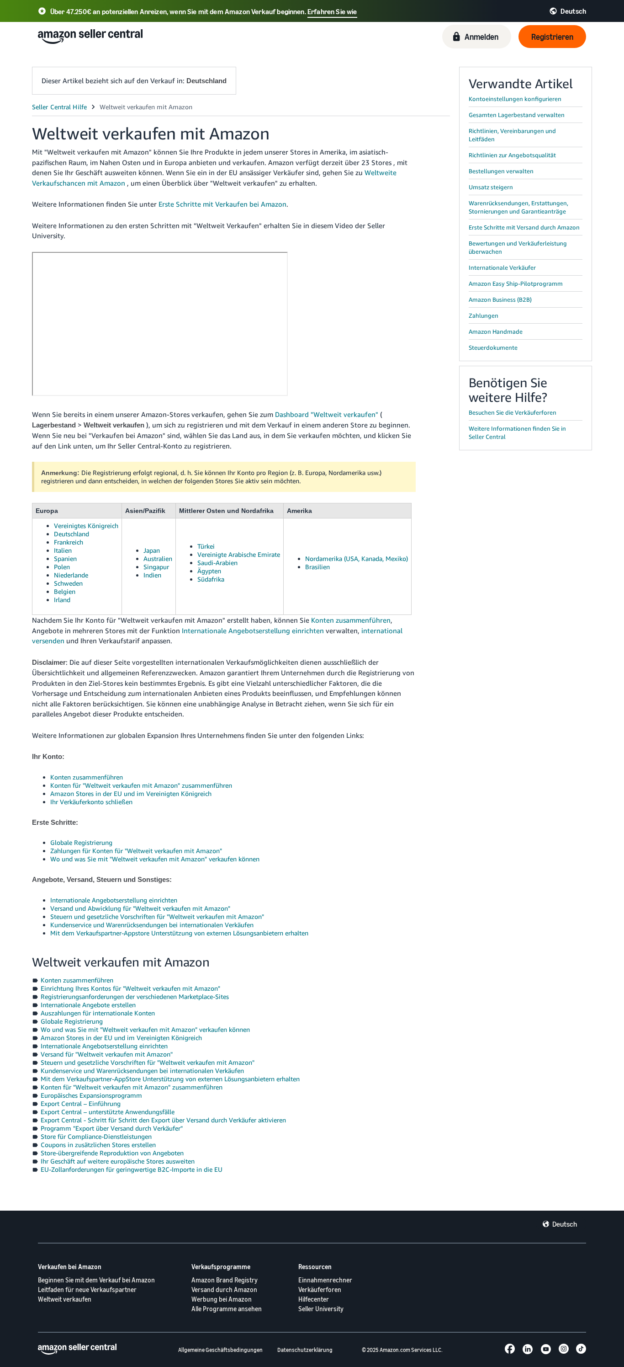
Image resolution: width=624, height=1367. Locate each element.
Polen (62, 567)
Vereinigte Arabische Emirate (238, 554)
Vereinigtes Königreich (86, 525)
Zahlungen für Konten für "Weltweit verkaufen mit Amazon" (136, 850)
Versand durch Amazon (224, 1289)
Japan (151, 550)
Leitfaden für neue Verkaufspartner (87, 1289)
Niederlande (71, 575)
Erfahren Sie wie (332, 11)
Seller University (321, 1309)
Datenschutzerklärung (305, 1349)
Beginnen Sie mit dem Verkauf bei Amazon (96, 1280)
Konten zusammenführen (351, 620)
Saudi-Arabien (217, 562)
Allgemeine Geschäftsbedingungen (220, 1349)
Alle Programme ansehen (226, 1309)
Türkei (206, 546)
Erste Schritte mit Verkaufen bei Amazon (222, 204)
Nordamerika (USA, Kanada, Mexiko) (356, 558)
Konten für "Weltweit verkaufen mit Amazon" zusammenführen (141, 785)
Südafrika (210, 579)
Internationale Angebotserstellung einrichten (253, 630)
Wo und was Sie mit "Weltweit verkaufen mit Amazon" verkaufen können (154, 859)
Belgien (64, 591)
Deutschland (71, 534)
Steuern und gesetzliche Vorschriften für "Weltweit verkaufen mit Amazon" (157, 916)
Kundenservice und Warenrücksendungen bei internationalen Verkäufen (152, 925)
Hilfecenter (313, 1299)
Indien (152, 575)
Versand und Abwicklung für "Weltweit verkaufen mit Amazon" (140, 908)
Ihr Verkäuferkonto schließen (91, 802)
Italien (63, 550)
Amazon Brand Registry (224, 1280)
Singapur (156, 567)
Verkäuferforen (319, 1289)
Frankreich (68, 542)
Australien (157, 558)
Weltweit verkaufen (64, 1299)
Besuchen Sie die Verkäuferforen (512, 412)
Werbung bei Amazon (221, 1299)
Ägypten (209, 571)
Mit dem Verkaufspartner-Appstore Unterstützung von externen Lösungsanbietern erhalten (179, 933)
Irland (62, 599)
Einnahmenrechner (325, 1280)
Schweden (68, 583)
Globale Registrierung (81, 842)
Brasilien (317, 567)
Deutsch (564, 1223)
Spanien (65, 558)
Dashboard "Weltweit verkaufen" (326, 414)
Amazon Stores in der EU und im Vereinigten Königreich (131, 793)
